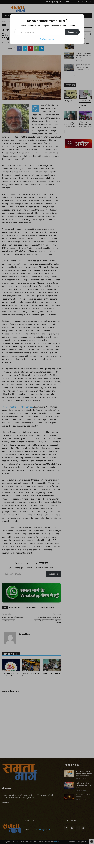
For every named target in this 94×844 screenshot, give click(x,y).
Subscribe (72, 32)
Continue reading (47, 39)
